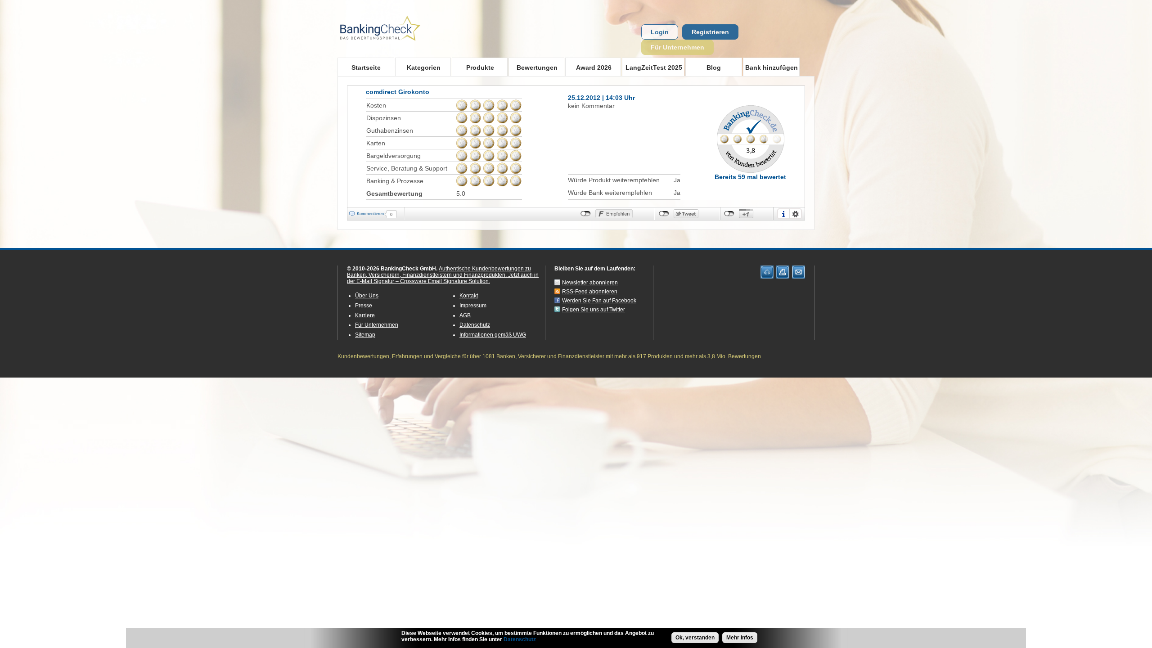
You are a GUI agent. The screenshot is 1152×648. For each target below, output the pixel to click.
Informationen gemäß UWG (492, 335)
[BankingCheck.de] (405, 45)
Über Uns (366, 295)
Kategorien (418, 67)
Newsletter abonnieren (590, 282)
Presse (363, 305)
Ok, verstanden (695, 637)
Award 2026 (588, 67)
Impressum (472, 305)
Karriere (365, 315)
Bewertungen (533, 67)
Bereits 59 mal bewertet (750, 176)
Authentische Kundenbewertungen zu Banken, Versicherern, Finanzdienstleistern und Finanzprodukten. (439, 272)
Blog (713, 67)
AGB (465, 315)
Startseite (366, 67)
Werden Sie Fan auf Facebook (599, 300)
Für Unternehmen (677, 47)
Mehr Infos (739, 637)
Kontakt (468, 295)
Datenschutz (474, 325)
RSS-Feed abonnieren (589, 291)
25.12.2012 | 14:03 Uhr (601, 97)
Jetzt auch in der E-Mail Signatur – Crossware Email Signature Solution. (443, 278)
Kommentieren (370, 214)
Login (660, 32)
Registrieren (710, 32)
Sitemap (365, 335)
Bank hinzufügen (771, 67)
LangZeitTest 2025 (652, 67)
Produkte (473, 67)
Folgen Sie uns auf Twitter (593, 309)
